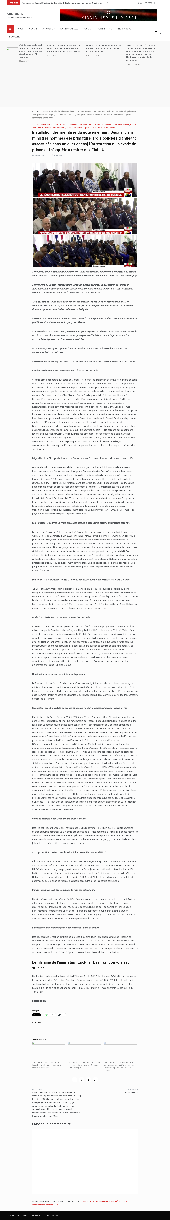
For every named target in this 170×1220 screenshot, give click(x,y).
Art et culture (46, 125)
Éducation (46, 127)
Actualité (48, 29)
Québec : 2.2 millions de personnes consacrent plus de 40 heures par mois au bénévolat (103, 48)
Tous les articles (69, 29)
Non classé (77, 127)
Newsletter (15, 37)
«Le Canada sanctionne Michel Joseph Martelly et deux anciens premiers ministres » (46, 1065)
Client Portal (104, 29)
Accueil (20, 29)
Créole (133, 125)
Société (113, 127)
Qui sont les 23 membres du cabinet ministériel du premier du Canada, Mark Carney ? (84, 1065)
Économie (36, 127)
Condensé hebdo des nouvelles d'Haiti (84, 125)
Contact (88, 29)
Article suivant (131, 1092)
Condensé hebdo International (115, 125)
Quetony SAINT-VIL (41, 155)
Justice (68, 127)
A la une (33, 29)
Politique (96, 127)
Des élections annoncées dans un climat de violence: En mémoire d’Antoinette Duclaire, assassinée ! (64, 48)
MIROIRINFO (17, 14)
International (58, 127)
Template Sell (56, 1216)
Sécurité (104, 127)
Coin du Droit (59, 125)
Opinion (87, 127)
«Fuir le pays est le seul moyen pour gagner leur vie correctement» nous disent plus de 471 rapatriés (31, 51)
